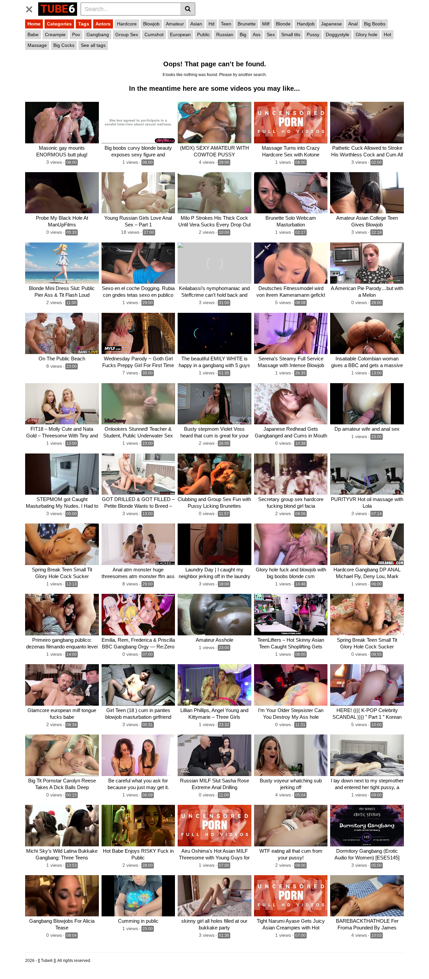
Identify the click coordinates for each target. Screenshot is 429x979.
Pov (76, 34)
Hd (211, 23)
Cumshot (154, 34)
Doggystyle (337, 34)
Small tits (290, 34)
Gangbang (97, 34)
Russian (224, 34)
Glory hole (366, 34)
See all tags (93, 45)
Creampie (55, 34)
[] (187, 9)
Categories (59, 23)
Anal (353, 23)
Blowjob (151, 23)
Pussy (313, 34)
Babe (33, 34)
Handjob (306, 23)
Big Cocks (63, 45)
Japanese (331, 23)
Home (34, 23)
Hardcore (127, 23)
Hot (387, 34)
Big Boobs (374, 23)
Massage (37, 45)
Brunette (247, 23)
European (180, 34)
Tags (83, 23)
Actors (103, 23)
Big (243, 34)
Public (203, 34)
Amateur (175, 23)
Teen (226, 23)
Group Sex (126, 34)
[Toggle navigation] (31, 8)
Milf (265, 23)
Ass (256, 34)
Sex (271, 34)
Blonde (283, 23)
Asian (196, 23)
